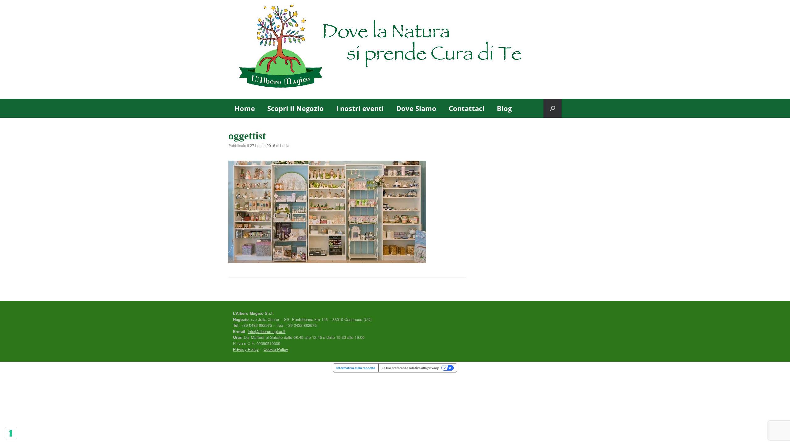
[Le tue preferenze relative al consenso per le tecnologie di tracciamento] (11, 433)
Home (245, 108)
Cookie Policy (276, 349)
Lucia (284, 145)
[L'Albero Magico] (395, 49)
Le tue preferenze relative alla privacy (410, 368)
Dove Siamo (416, 108)
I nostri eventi (360, 108)
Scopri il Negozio (295, 108)
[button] (552, 108)
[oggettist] (327, 261)
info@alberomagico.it (266, 331)
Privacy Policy (246, 349)
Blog (504, 108)
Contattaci (466, 108)
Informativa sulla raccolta (355, 368)
